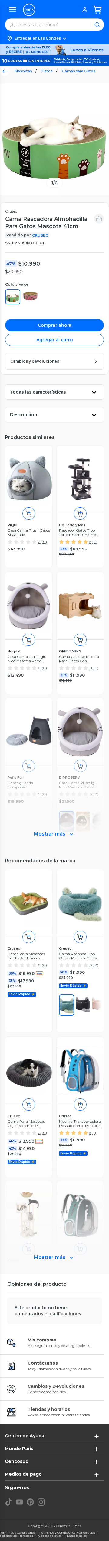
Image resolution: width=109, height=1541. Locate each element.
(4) (94, 541)
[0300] (66, 1005)
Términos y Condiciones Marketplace (67, 1532)
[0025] (83, 1005)
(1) (94, 1132)
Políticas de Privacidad (16, 1535)
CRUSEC (40, 235)
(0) (44, 541)
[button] (54, 38)
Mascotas (23, 71)
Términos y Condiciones (17, 1532)
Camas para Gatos (78, 71)
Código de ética (50, 1535)
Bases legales (77, 1535)
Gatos (46, 71)
